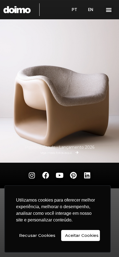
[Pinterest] (73, 175)
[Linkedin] (87, 175)
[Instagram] (32, 175)
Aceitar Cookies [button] (82, 235)
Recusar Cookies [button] (37, 235)
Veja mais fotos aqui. (56, 152)
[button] (108, 9)
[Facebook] (46, 175)
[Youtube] (59, 175)
